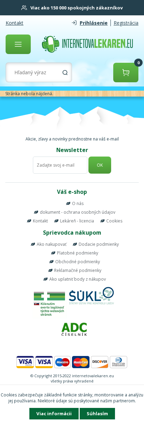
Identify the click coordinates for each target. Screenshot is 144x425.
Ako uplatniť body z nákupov (77, 279)
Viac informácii (54, 413)
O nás (78, 203)
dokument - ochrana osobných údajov (77, 212)
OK (100, 165)
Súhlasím (97, 413)
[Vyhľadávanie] (65, 72)
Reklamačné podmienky (77, 270)
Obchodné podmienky (77, 262)
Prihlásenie (94, 23)
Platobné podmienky (77, 253)
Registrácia (126, 23)
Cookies (114, 221)
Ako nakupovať (51, 244)
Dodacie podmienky (99, 244)
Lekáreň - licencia (77, 221)
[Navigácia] (18, 44)
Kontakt (14, 23)
